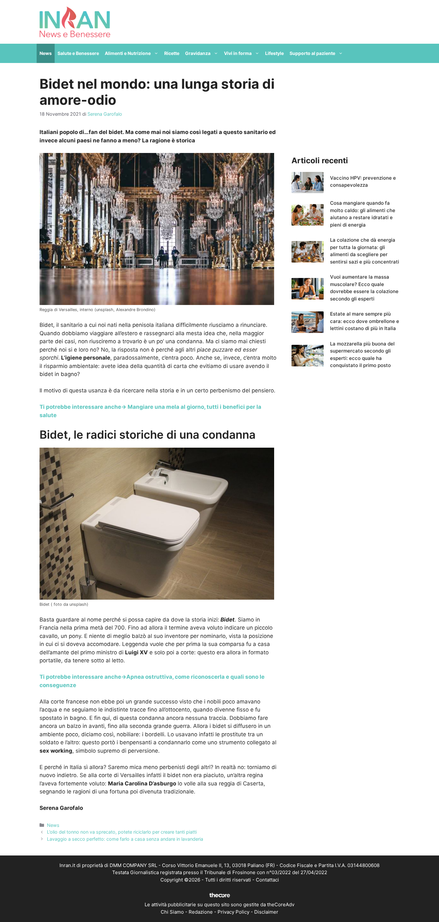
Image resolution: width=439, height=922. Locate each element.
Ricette (171, 53)
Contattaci (267, 880)
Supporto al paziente (312, 53)
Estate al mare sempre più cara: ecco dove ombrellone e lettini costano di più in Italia (364, 321)
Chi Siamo (172, 912)
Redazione (201, 912)
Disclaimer (266, 912)
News (46, 53)
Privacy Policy (233, 912)
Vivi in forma (238, 53)
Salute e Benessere (78, 53)
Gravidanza (198, 53)
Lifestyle (274, 53)
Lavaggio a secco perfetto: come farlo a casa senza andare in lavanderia (125, 839)
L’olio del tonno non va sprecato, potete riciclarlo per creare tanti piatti (122, 832)
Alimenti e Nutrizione (128, 53)
